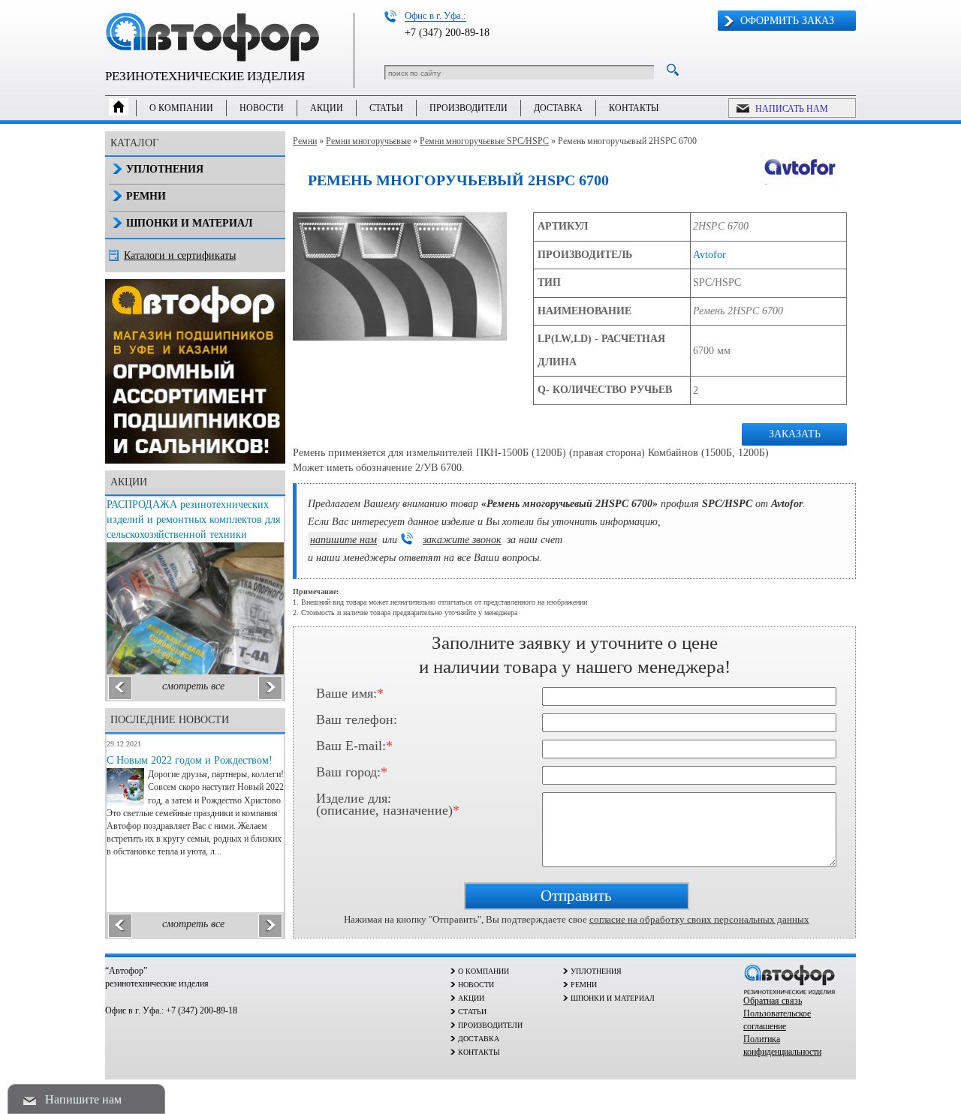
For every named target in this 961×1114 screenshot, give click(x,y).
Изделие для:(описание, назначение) (387, 801)
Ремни (305, 141)
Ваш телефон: (356, 720)
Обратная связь (772, 1000)
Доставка (558, 108)
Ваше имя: (350, 694)
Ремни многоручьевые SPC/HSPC (484, 141)
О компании (181, 108)
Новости (261, 108)
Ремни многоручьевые (368, 141)
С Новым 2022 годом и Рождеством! (190, 760)
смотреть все (193, 686)
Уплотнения (164, 169)
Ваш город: (351, 772)
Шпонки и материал (189, 223)
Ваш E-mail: (354, 746)
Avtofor (709, 254)
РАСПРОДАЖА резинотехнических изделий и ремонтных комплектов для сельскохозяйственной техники (193, 519)
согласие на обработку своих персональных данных (699, 919)
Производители (468, 108)
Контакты (633, 108)
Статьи (386, 108)
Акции (326, 108)
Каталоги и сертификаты (180, 255)
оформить (787, 20)
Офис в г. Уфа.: (435, 15)
